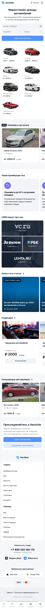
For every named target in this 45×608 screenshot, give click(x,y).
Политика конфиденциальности (26, 592)
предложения (20, 361)
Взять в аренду (9, 517)
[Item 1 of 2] (20, 392)
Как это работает (10, 485)
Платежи (6, 527)
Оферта (10, 592)
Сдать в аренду (9, 522)
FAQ (4, 513)
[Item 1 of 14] (20, 138)
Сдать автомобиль (22, 439)
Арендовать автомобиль (23, 445)
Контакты (7, 500)
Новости (6, 481)
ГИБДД (6, 532)
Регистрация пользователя (13, 537)
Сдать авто (7, 490)
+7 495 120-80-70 (22, 549)
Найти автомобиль (22, 38)
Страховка (7, 495)
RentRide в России (10, 471)
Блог (5, 476)
